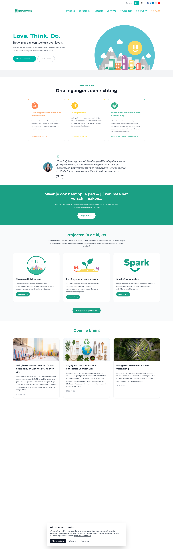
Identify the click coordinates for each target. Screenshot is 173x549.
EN (142, 3)
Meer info (21, 294)
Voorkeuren (85, 541)
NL (136, 3)
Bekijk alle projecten (85, 310)
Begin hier (85, 216)
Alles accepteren (58, 541)
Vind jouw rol (46, 59)
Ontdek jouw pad (23, 59)
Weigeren (72, 541)
